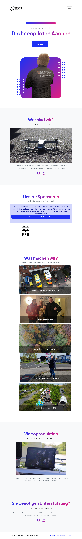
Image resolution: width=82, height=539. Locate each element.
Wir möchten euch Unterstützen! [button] (41, 217)
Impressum (61, 535)
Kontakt (40, 44)
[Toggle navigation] (69, 8)
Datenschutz (51, 535)
